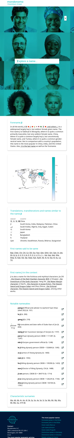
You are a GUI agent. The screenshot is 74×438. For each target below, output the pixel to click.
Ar (21, 400)
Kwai (30, 257)
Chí (24, 252)
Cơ (27, 252)
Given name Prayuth (48, 430)
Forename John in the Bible (51, 423)
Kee (53, 255)
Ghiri (47, 252)
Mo (14, 402)
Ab (18, 400)
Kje (26, 257)
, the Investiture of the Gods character (36, 280)
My (56, 400)
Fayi (38, 252)
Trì (11, 260)
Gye (54, 252)
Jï (24, 255)
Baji (11, 252)
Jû (26, 255)
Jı (36, 255)
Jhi (11, 255)
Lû (60, 257)
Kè (43, 257)
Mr (52, 400)
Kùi (51, 257)
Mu (59, 400)
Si (43, 400)
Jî (22, 255)
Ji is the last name (28, 146)
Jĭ (32, 255)
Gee (42, 252)
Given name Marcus (48, 425)
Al (26, 400)
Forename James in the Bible (51, 420)
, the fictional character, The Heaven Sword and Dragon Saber (33, 287)
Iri (58, 252)
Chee (16, 252)
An (24, 400)
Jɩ (40, 255)
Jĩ (28, 255)
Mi (11, 402)
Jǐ (38, 255)
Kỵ (57, 257)
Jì (18, 255)
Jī (30, 255)
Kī (54, 257)
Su (18, 402)
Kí (48, 257)
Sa (46, 400)
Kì (45, 257)
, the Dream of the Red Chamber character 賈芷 (29, 279)
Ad (15, 400)
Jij (14, 255)
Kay (49, 255)
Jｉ (42, 255)
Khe (57, 255)
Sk (29, 400)
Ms (49, 400)
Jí (20, 255)
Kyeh (39, 257)
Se (41, 400)
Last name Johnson (48, 427)
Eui (34, 252)
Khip (12, 257)
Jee (61, 252)
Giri (50, 252)
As (38, 400)
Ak (24, 402)
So (35, 400)
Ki (15, 257)
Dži (30, 252)
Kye (34, 257)
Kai (46, 255)
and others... (52, 126)
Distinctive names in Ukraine (51, 435)
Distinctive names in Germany (52, 432)
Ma (11, 400)
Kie (22, 257)
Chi (20, 252)
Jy (16, 255)
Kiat (19, 257)
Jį (34, 255)
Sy (32, 400)
